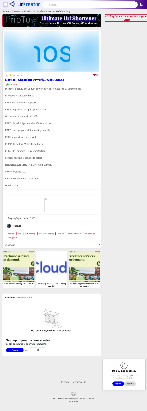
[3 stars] (14, 75)
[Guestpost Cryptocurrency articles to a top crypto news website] (84, 266)
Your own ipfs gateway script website (19, 284)
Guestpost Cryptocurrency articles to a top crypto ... (84, 285)
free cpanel (12, 238)
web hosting (30, 233)
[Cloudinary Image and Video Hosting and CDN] (51, 266)
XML (76, 401)
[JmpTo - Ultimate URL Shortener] (51, 20)
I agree (118, 383)
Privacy (65, 381)
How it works (78, 381)
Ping (71, 401)
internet (16, 11)
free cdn (61, 233)
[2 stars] (10, 75)
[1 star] (6, 75)
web (19, 233)
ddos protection (74, 233)
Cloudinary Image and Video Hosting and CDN (52, 285)
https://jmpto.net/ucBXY (21, 218)
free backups (90, 233)
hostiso (11, 233)
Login (15, 350)
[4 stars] (18, 75)
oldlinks (16, 225)
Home (5, 11)
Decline (130, 383)
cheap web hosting (46, 233)
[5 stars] (21, 75)
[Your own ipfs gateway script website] (18, 266)
